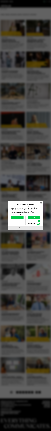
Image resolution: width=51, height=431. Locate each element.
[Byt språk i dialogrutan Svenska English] (41, 203)
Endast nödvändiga (33, 217)
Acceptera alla (17, 217)
